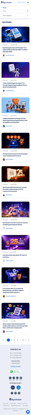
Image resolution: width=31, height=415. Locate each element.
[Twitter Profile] (14, 378)
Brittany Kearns (9, 228)
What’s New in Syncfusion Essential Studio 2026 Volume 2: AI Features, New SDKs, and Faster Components (15, 326)
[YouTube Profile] (21, 378)
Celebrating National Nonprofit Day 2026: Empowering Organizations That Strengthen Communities (15, 120)
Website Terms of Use (22, 403)
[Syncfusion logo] (6, 2)
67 (23, 340)
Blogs (4, 7)
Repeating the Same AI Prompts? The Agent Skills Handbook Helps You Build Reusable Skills (15, 50)
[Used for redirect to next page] (25, 340)
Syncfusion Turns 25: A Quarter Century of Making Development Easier (15, 224)
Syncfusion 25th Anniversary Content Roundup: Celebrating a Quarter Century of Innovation (15, 189)
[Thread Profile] (19, 393)
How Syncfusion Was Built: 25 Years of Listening (15, 256)
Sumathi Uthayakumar (11, 296)
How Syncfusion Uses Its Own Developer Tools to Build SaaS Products (15, 155)
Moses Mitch (9, 126)
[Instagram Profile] (15, 393)
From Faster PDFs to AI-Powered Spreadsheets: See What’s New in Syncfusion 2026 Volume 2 (13, 290)
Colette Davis (9, 194)
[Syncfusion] (15, 399)
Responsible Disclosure (16, 405)
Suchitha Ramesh (10, 55)
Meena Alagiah (9, 159)
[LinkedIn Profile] (17, 378)
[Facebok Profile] (10, 378)
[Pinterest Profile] (12, 393)
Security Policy (6, 405)
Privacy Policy (5, 403)
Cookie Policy (13, 403)
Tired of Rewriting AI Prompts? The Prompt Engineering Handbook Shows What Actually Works (15, 85)
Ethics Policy (25, 405)
